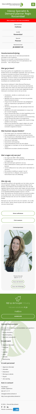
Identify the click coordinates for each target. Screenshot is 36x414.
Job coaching (6, 379)
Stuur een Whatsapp (18, 286)
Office (4, 354)
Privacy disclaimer (8, 332)
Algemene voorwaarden (9, 337)
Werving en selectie (8, 374)
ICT (4, 349)
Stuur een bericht (18, 281)
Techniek (5, 356)
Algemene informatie (8, 345)
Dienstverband (18, 26)
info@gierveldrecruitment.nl (9, 393)
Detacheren (6, 371)
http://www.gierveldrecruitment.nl (10, 396)
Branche (18, 40)
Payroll (4, 376)
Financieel (5, 347)
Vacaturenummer (18, 46)
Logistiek (5, 352)
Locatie (18, 33)
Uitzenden (5, 369)
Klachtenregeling (7, 335)
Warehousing (6, 359)
